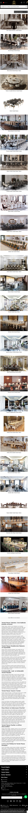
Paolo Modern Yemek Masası (14, 211)
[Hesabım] (21, 3)
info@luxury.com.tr (5, 789)
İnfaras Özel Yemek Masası (14, 593)
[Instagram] (11, 801)
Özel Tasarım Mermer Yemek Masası (14, 30)
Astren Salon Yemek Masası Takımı (14, 271)
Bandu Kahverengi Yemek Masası (14, 372)
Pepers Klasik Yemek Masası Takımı (14, 512)
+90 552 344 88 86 (8, 786)
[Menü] (1, 2)
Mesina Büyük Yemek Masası (14, 131)
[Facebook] (8, 801)
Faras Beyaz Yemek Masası (14, 573)
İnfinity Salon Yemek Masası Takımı (14, 231)
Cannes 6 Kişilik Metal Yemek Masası (14, 412)
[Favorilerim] (24, 3)
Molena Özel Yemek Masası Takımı (14, 432)
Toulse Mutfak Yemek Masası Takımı (14, 191)
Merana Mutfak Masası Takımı (14, 472)
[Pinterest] (17, 801)
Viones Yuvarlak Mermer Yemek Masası (14, 90)
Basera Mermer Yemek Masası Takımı (14, 352)
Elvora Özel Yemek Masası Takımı (14, 70)
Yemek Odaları (7, 9)
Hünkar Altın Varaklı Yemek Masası (14, 452)
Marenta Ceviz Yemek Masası (14, 392)
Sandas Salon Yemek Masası (14, 492)
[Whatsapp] (20, 801)
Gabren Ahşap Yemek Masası (14, 613)
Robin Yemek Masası (14, 110)
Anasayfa (2, 9)
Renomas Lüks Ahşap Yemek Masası (14, 532)
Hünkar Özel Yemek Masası (14, 251)
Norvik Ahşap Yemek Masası (14, 50)
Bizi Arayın (5, 779)
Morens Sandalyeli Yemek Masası (14, 553)
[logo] (14, 2)
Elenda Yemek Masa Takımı (14, 311)
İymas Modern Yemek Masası (14, 291)
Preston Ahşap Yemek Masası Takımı (14, 151)
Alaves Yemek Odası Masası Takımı (14, 171)
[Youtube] (14, 801)
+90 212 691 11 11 (8, 785)
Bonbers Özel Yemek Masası (14, 331)
